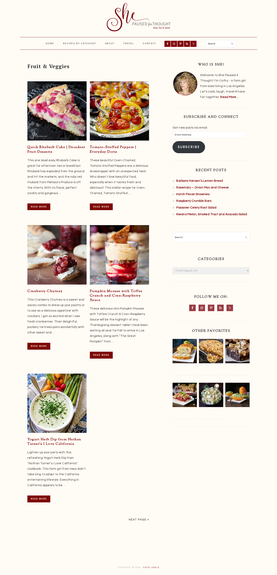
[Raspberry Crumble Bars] (185, 396)
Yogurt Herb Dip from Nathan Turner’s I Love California (54, 441)
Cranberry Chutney (45, 291)
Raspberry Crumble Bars (193, 200)
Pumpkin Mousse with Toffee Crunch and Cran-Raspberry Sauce (116, 296)
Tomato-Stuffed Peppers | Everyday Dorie (113, 149)
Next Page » (139, 519)
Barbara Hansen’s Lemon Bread (199, 180)
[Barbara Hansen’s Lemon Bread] (185, 352)
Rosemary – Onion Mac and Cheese (202, 187)
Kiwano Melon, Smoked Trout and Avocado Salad (211, 214)
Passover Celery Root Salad (196, 207)
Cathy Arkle (151, 568)
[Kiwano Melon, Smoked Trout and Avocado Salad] (237, 396)
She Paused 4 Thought (138, 17)
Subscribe (189, 147)
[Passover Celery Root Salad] (211, 396)
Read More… (229, 97)
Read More (39, 206)
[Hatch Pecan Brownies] (237, 352)
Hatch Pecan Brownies (192, 194)
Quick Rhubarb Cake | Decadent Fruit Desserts (56, 149)
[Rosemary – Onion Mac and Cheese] (211, 352)
